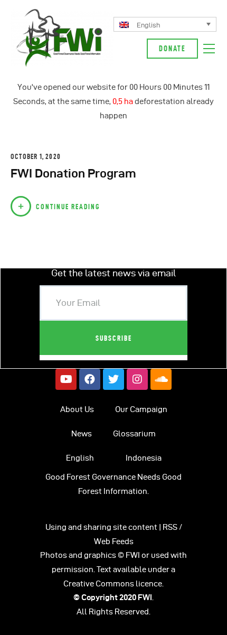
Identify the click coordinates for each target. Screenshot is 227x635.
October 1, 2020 (36, 156)
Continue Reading (68, 206)
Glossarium (134, 433)
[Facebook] (89, 379)
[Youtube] (66, 379)
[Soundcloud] (161, 379)
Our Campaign (141, 409)
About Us (77, 409)
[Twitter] (113, 379)
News (81, 433)
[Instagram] (137, 379)
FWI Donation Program (73, 173)
